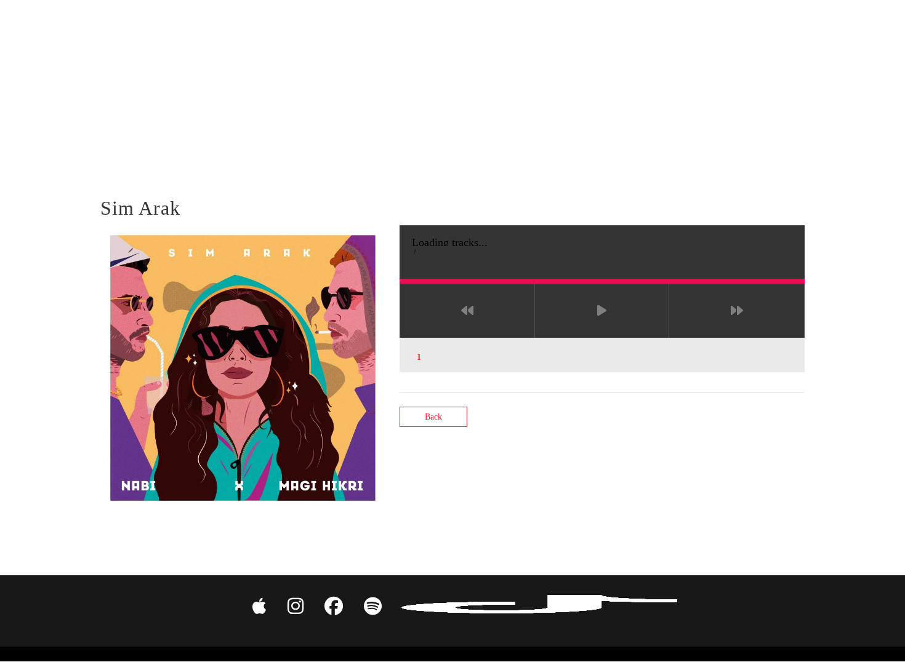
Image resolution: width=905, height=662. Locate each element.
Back (433, 416)
